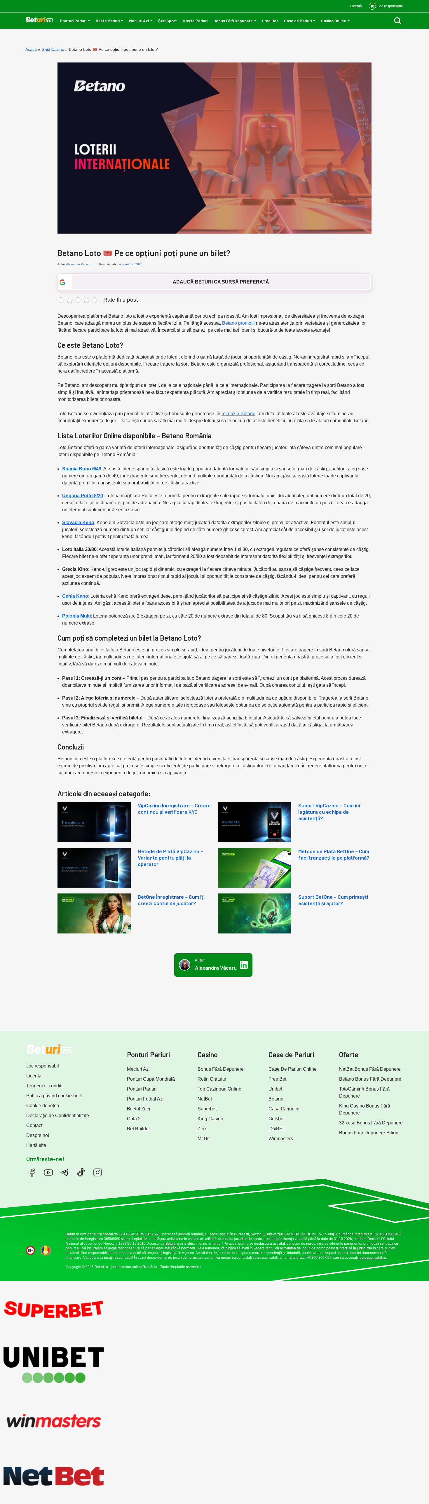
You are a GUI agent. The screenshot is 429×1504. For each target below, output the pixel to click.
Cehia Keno (75, 596)
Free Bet (270, 20)
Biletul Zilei (138, 1108)
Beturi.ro (72, 1234)
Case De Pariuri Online (292, 1069)
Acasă (31, 49)
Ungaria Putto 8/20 (82, 495)
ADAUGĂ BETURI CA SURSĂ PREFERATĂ (221, 281)
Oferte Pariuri (195, 20)
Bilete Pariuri (108, 20)
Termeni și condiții (45, 1085)
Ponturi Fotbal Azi (145, 1098)
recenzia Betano (238, 413)
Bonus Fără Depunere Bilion (368, 1132)
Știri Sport (167, 20)
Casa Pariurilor (284, 1108)
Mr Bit (204, 1138)
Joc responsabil (42, 1065)
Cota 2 (134, 1118)
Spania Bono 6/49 (81, 468)
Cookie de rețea (42, 1105)
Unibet (275, 1088)
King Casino (210, 1118)
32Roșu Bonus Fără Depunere (371, 1122)
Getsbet (276, 1118)
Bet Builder (138, 1128)
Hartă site (36, 1145)
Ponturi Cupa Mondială (151, 1079)
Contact (34, 1125)
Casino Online (333, 20)
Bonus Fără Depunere (233, 20)
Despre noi (37, 1135)
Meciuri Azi (139, 20)
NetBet (205, 1098)
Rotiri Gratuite (212, 1079)
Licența (33, 1075)
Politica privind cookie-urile (54, 1095)
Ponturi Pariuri (73, 20)
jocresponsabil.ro (372, 1258)
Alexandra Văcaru (78, 264)
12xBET (276, 1128)
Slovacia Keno (78, 522)
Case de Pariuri (298, 20)
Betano (275, 1098)
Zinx (202, 1128)
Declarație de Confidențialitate (57, 1115)
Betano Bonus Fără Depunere (370, 1079)
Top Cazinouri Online (219, 1088)
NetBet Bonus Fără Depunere (370, 1069)
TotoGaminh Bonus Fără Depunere (364, 1092)
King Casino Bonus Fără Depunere (364, 1109)
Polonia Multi (76, 615)
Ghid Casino (52, 49)
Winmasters (280, 1138)
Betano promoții (238, 323)
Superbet (207, 1108)
